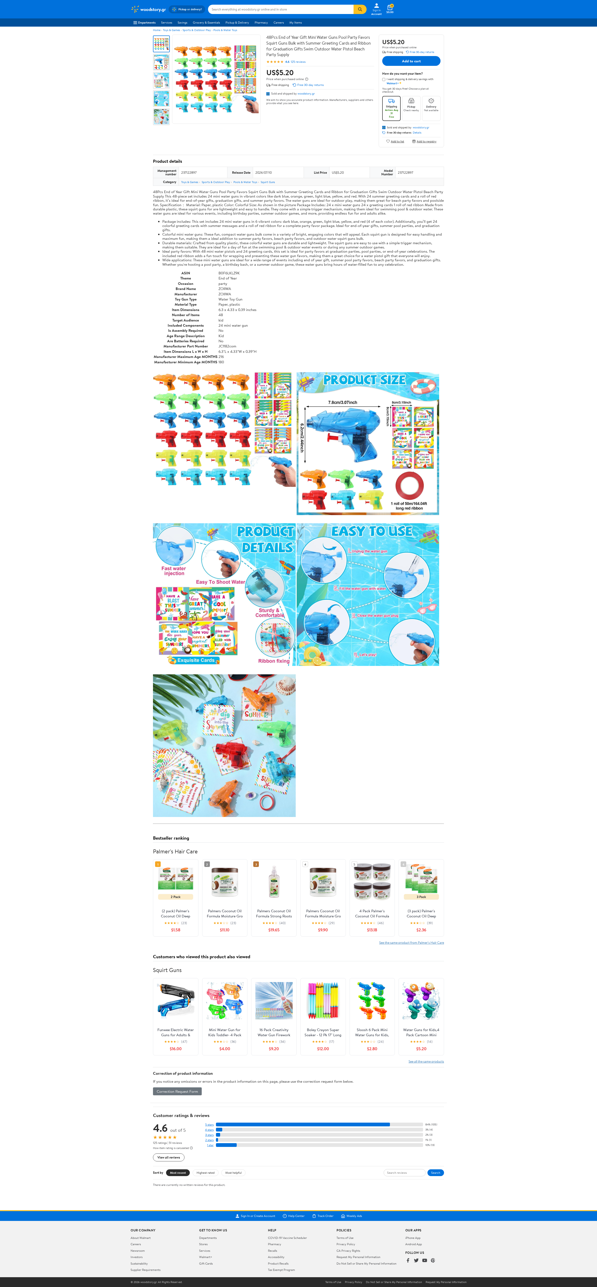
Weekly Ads (354, 1216)
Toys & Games (171, 30)
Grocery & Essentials (206, 22)
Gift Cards (206, 1263)
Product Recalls (278, 1263)
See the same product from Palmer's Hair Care (411, 942)
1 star (210, 1145)
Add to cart (411, 61)
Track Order (325, 1216)
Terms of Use (345, 1238)
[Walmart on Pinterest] (433, 1261)
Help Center (296, 1216)
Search (435, 1172)
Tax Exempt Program (281, 1270)
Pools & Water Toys (225, 30)
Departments (147, 22)
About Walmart (141, 1238)
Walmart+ (205, 1257)
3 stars (209, 1135)
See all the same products (426, 1061)
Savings (182, 22)
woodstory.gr (306, 93)
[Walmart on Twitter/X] (416, 1261)
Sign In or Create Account (258, 1216)
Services (166, 22)
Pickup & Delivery (237, 22)
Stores (203, 1244)
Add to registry (427, 141)
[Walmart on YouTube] (424, 1261)
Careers (279, 22)
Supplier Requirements (145, 1270)
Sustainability (139, 1263)
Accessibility (276, 1257)
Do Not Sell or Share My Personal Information (366, 1263)
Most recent (178, 1172)
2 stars (209, 1140)
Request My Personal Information (358, 1257)
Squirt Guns (268, 182)
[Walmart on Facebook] (407, 1261)
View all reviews (168, 1157)
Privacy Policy (346, 1244)
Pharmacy (261, 22)
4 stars (209, 1129)
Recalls (272, 1250)
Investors (136, 1257)
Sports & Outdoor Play (197, 30)
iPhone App (412, 1238)
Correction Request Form (177, 1091)
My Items (295, 22)
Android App (413, 1244)
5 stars (209, 1124)
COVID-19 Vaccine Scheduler (287, 1238)
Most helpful (233, 1172)
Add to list (397, 141)
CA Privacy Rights (348, 1250)
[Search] (360, 9)
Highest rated (206, 1172)
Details (417, 132)
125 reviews (298, 62)
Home (156, 30)
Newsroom (138, 1250)
